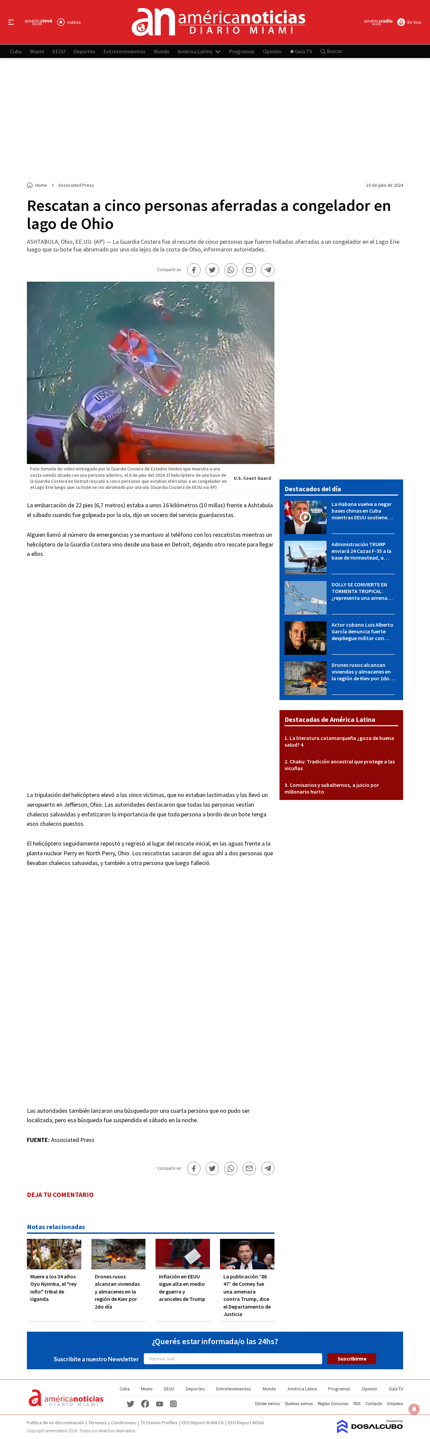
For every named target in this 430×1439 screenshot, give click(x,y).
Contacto (374, 1403)
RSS (356, 1403)
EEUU (58, 51)
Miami (37, 51)
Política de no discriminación (55, 1423)
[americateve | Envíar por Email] (249, 270)
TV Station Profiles (158, 1423)
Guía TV (303, 51)
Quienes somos (299, 1403)
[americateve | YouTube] (159, 1403)
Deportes (84, 51)
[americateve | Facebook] (145, 1403)
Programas (242, 51)
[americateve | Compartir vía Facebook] (194, 270)
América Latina (195, 51)
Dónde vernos (267, 1403)
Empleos (395, 1403)
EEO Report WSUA (246, 1423)
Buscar (334, 51)
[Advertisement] (215, 120)
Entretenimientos (124, 51)
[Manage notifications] (414, 1409)
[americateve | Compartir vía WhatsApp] (231, 270)
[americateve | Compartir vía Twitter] (212, 270)
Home (41, 185)
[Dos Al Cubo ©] (370, 1431)
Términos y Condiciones (112, 1423)
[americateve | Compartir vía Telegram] (267, 270)
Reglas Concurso (333, 1403)
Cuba (16, 51)
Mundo (161, 51)
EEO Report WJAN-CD (203, 1423)
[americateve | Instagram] (173, 1403)
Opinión (272, 51)
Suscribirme (352, 1358)
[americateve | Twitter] (130, 1403)
